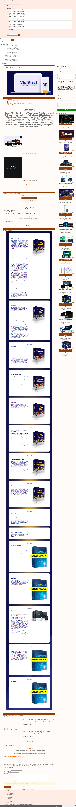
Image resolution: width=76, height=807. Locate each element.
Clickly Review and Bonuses (65, 142)
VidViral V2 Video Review (36, 765)
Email (7, 771)
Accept (64, 806)
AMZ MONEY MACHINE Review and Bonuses (65, 264)
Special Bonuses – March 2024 (16, 18)
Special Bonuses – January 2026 (16, 13)
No (67, 806)
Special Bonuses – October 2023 (16, 26)
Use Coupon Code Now (10, 221)
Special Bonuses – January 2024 (16, 21)
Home (8, 5)
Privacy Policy (9, 797)
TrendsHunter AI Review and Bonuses (65, 339)
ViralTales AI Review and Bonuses (65, 309)
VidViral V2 (29, 109)
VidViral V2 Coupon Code (34, 764)
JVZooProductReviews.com (20, 804)
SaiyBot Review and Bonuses (65, 279)
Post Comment (8, 787)
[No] (75, 806)
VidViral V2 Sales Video (26, 765)
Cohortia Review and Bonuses (65, 187)
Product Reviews (10, 6)
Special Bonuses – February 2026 (16, 11)
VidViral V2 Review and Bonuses (14, 68)
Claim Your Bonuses (9, 745)
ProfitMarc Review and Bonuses (65, 293)
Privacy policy (72, 806)
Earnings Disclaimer (11, 799)
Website (6, 773)
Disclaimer (9, 798)
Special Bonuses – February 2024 (16, 19)
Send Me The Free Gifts (66, 109)
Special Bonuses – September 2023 (17, 27)
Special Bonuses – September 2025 (17, 16)
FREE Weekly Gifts (11, 29)
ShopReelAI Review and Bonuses (65, 233)
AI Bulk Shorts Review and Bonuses (65, 354)
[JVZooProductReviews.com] (12, 2)
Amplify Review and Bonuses (65, 323)
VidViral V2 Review (17, 765)
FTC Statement (10, 795)
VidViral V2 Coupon (24, 764)
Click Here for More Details (11, 187)
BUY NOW (30, 200)
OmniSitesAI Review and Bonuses (65, 203)
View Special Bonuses (28, 724)
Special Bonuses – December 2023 (17, 23)
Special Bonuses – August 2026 (16, 10)
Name (7, 769)
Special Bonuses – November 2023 (17, 24)
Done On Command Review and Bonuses (65, 128)
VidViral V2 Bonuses (16, 764)
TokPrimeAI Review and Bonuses (65, 219)
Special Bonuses (10, 8)
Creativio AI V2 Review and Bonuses (65, 157)
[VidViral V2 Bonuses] (29, 470)
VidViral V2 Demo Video (45, 764)
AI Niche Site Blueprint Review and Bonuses (65, 249)
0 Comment (45, 69)
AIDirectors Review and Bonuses (65, 173)
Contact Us (9, 31)
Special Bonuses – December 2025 (17, 14)
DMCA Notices (10, 801)
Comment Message (10, 781)
